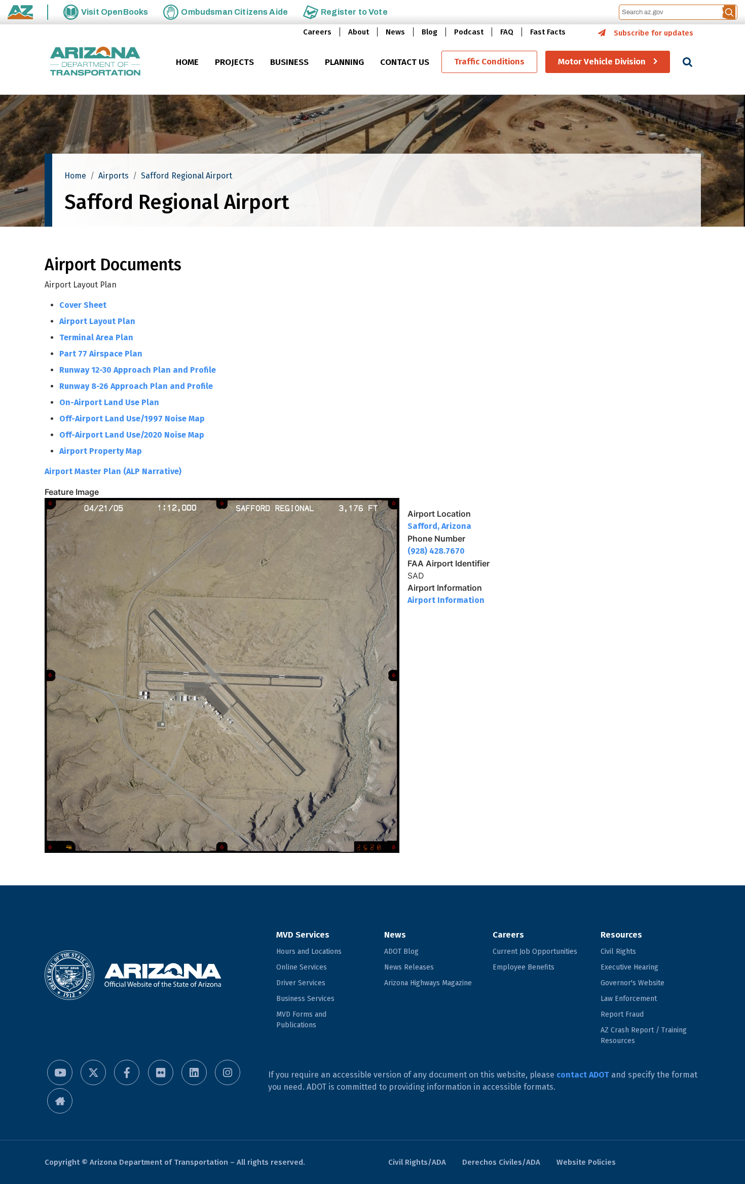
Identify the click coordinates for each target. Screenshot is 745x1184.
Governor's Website (632, 983)
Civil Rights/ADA (417, 1162)
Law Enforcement (629, 998)
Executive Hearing (629, 967)
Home (75, 176)
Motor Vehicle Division (602, 62)
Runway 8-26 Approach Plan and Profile (136, 386)
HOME (187, 62)
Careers (317, 32)
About (358, 32)
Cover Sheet (82, 305)
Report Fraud (622, 1014)
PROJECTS (234, 62)
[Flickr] (160, 1072)
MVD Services (302, 934)
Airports (113, 176)
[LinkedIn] (194, 1072)
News (395, 32)
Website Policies (586, 1162)
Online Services (301, 967)
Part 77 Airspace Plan (100, 353)
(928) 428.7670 (436, 551)
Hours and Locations (309, 951)
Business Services (305, 998)
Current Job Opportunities (535, 951)
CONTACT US (404, 62)
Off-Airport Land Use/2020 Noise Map (131, 435)
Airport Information (446, 600)
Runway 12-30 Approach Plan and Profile (137, 370)
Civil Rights (618, 951)
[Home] (95, 62)
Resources (621, 934)
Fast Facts (548, 32)
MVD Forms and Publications (301, 1019)
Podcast (468, 32)
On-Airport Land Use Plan (109, 402)
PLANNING (344, 62)
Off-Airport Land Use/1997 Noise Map (132, 418)
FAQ (506, 32)
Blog (429, 32)
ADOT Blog (401, 951)
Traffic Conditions (489, 62)
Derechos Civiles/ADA (501, 1162)
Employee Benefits (523, 967)
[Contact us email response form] (59, 1101)
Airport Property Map (100, 451)
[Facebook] (126, 1072)
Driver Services (300, 983)
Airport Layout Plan (97, 321)
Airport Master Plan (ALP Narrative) (113, 471)
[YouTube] (59, 1072)
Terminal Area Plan (96, 337)
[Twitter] (93, 1072)
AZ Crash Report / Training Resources (644, 1035)
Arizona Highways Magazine (428, 983)
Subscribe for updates (653, 33)
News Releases (409, 967)
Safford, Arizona (439, 526)
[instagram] (227, 1072)
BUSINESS (289, 62)
